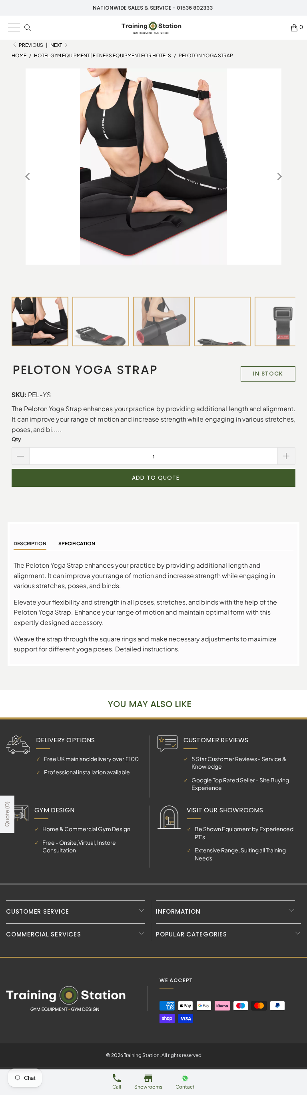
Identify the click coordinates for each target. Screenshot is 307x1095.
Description (30, 543)
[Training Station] (151, 27)
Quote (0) (6, 814)
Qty (16, 439)
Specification (76, 543)
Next (56, 45)
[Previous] (28, 176)
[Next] (279, 176)
